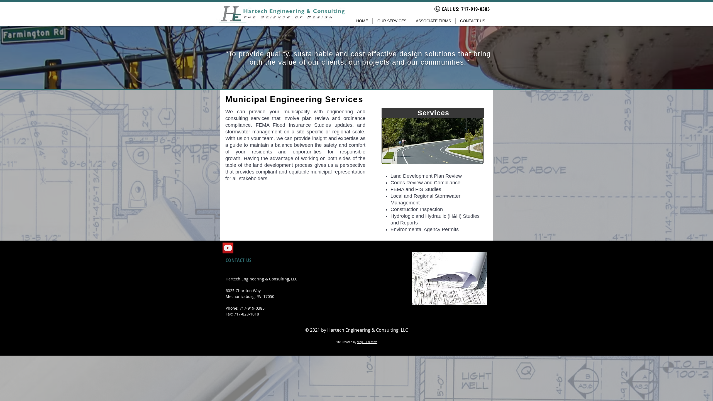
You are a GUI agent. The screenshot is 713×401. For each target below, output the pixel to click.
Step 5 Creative (367, 342)
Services (433, 113)
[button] (391, 21)
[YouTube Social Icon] (228, 248)
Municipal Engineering (275, 99)
